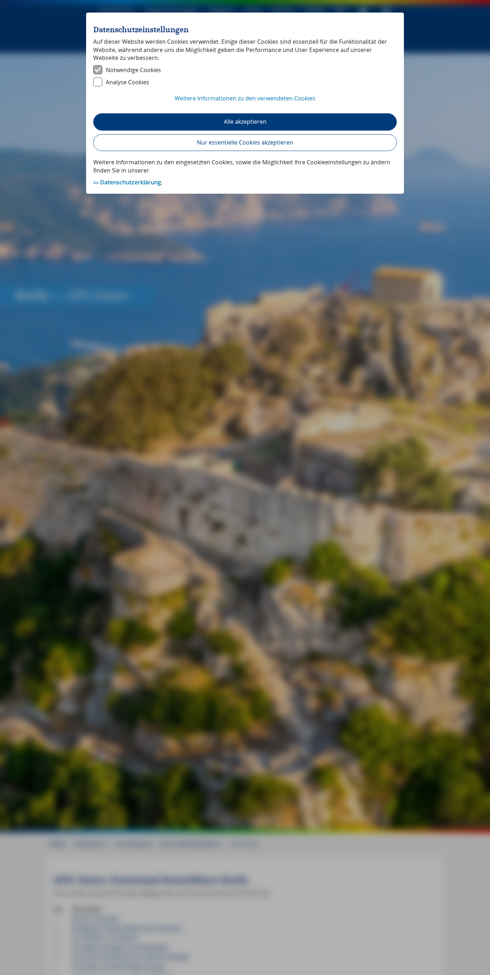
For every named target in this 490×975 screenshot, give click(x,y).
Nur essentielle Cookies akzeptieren (245, 142)
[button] (245, 102)
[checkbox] (245, 70)
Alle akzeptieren (245, 121)
